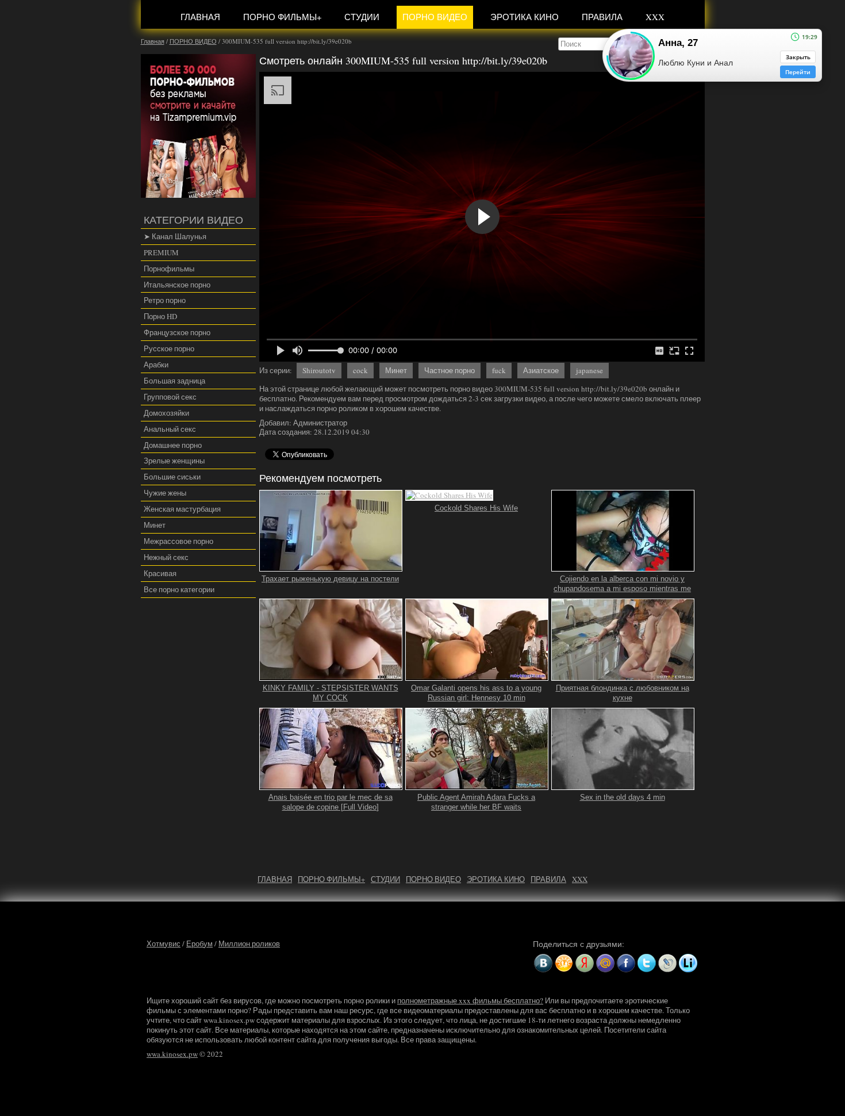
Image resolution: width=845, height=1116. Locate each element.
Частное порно (449, 370)
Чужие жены (165, 493)
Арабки (156, 364)
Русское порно (169, 348)
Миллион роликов (249, 943)
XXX (655, 16)
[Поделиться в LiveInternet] (688, 963)
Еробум (199, 943)
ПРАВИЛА (602, 16)
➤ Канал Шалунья (175, 236)
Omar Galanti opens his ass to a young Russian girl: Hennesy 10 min (476, 693)
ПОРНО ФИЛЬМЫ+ (282, 16)
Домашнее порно (173, 445)
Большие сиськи (172, 476)
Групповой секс (170, 397)
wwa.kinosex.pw (172, 1054)
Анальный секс (170, 429)
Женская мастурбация (182, 509)
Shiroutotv (319, 370)
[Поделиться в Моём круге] (584, 963)
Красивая (160, 573)
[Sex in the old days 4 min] (623, 785)
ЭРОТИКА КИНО (524, 16)
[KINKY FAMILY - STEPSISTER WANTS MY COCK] (331, 675)
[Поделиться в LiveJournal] (667, 963)
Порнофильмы (169, 268)
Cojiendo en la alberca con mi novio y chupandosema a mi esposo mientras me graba (622, 588)
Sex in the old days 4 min (622, 797)
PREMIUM (161, 252)
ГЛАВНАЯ (200, 16)
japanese (589, 370)
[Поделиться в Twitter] (646, 963)
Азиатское (541, 370)
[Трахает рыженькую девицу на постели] (331, 567)
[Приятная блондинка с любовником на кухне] (623, 675)
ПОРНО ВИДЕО (434, 16)
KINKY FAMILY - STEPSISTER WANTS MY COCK (330, 693)
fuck (499, 370)
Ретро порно (165, 300)
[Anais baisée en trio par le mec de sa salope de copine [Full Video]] (331, 785)
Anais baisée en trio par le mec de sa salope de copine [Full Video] (330, 802)
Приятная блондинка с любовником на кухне (622, 693)
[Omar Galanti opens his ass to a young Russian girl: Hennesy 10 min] (477, 675)
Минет (155, 525)
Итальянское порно (177, 284)
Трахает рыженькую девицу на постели (330, 578)
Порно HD (160, 316)
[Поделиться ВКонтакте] (543, 963)
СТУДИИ (361, 16)
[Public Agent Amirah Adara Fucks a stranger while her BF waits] (477, 785)
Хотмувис (163, 943)
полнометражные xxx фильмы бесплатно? (470, 1000)
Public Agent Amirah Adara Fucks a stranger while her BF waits (476, 802)
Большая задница (174, 380)
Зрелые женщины (174, 460)
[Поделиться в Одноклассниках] (564, 963)
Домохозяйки (166, 413)
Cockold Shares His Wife (476, 508)
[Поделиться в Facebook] (626, 963)
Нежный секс (166, 557)
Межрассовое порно (178, 541)
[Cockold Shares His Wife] (449, 495)
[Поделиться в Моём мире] (605, 963)
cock (360, 370)
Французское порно (177, 332)
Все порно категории (179, 589)
